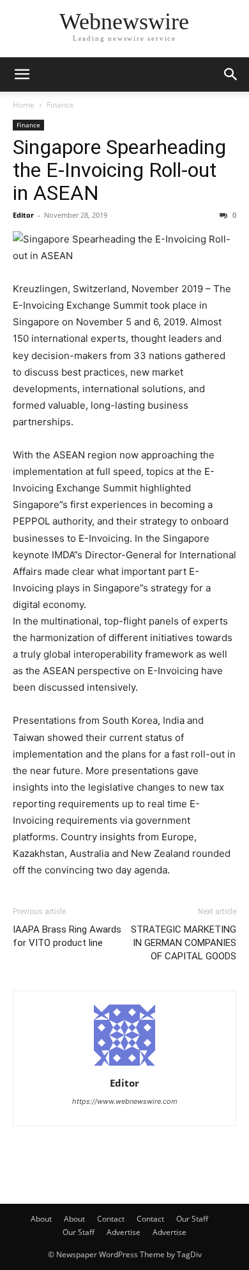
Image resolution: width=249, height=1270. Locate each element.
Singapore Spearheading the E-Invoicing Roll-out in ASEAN (119, 170)
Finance (60, 104)
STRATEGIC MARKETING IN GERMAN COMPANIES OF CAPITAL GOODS (183, 943)
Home (23, 104)
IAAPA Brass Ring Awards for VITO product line (67, 936)
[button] (21, 74)
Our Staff (192, 1218)
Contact (110, 1218)
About (41, 1218)
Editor (23, 215)
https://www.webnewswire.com (124, 1101)
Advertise (123, 1232)
